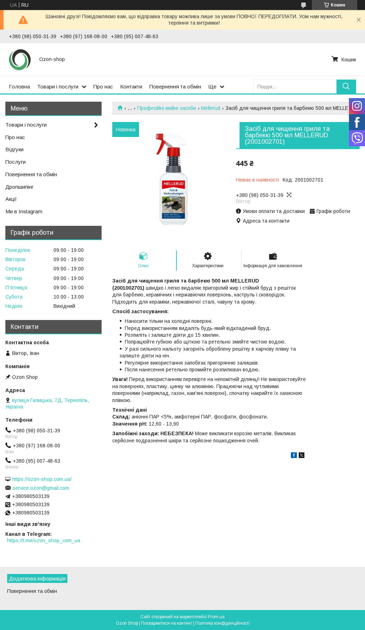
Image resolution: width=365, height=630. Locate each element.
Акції (11, 199)
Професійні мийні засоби (166, 108)
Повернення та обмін (175, 86)
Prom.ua (216, 616)
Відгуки (14, 149)
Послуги (15, 162)
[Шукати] (346, 86)
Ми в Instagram (23, 211)
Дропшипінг (19, 187)
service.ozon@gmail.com (40, 488)
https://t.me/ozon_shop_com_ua (43, 540)
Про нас (103, 86)
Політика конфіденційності (222, 623)
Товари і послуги (57, 86)
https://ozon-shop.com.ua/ (42, 479)
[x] (301, 456)
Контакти (131, 86)
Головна (19, 86)
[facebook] (294, 456)
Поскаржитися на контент (166, 623)
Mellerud (210, 108)
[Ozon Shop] (20, 59)
